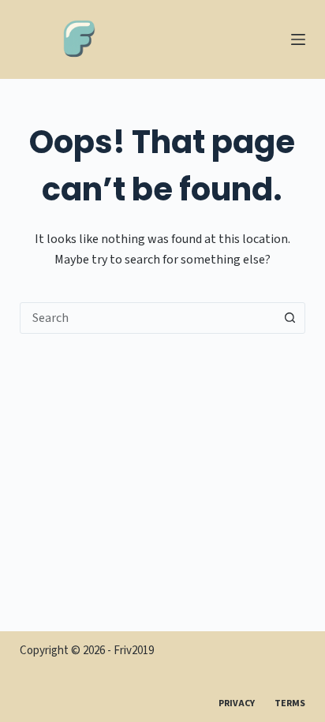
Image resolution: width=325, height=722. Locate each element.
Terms (290, 704)
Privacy (237, 704)
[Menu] (298, 39)
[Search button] (289, 318)
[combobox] (148, 318)
